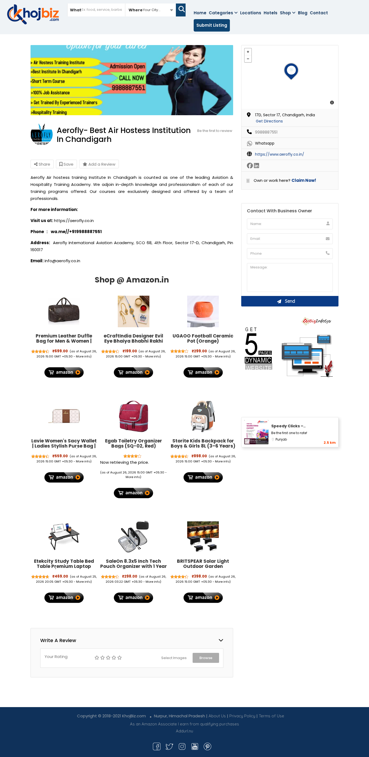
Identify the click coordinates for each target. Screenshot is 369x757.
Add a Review (101, 164)
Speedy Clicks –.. (288, 426)
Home (200, 13)
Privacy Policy (242, 715)
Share (44, 164)
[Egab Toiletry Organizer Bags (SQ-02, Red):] (133, 416)
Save (67, 164)
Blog (302, 13)
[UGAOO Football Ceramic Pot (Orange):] (203, 311)
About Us (217, 715)
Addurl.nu (184, 731)
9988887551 (266, 132)
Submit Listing (211, 25)
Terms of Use (271, 715)
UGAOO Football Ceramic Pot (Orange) (203, 338)
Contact (319, 13)
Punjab (281, 439)
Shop (285, 13)
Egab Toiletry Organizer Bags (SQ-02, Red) (133, 443)
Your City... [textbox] (151, 9)
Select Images (174, 657)
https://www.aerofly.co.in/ (279, 154)
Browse (205, 657)
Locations (250, 13)
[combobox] (150, 10)
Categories (221, 13)
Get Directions (269, 121)
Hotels (270, 13)
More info (83, 356)
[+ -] (289, 77)
